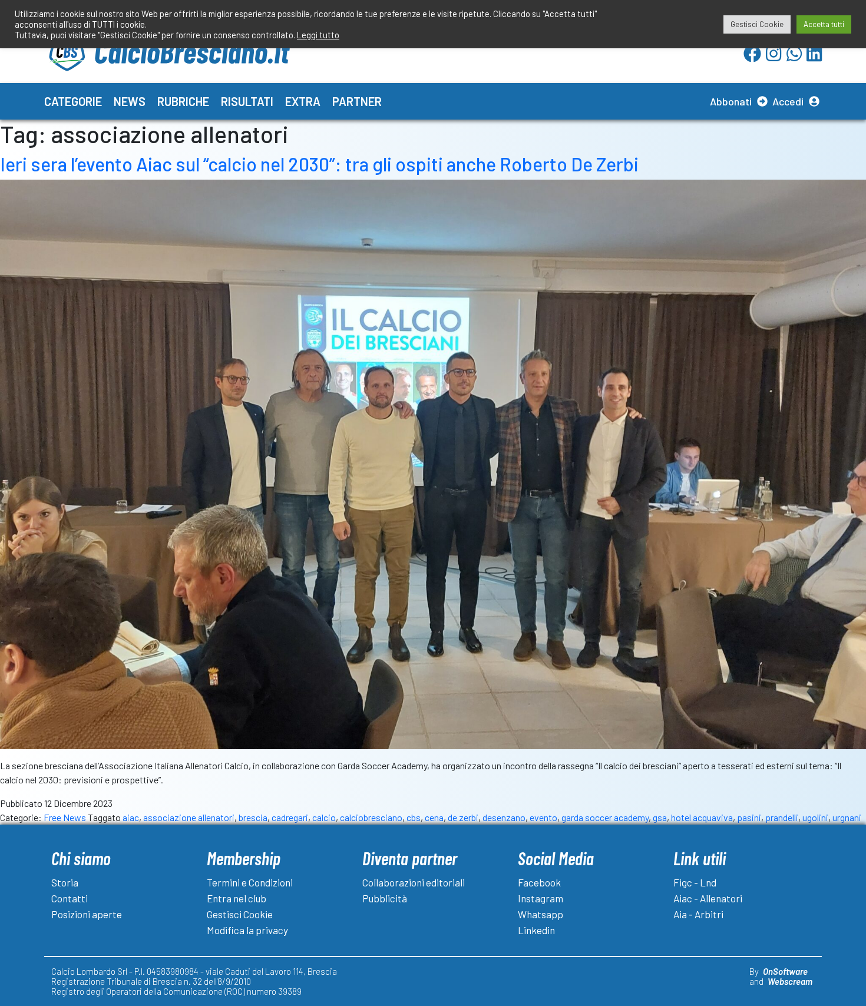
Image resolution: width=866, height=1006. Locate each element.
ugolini (815, 817)
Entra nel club (236, 898)
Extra (302, 101)
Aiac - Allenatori (707, 898)
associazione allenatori (188, 817)
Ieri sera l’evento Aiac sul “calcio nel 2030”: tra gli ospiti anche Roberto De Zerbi (319, 164)
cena (434, 817)
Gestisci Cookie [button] (757, 24)
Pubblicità (384, 898)
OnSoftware (785, 971)
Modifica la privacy (247, 930)
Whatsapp (540, 914)
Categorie (73, 101)
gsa (660, 817)
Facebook (539, 882)
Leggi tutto (318, 34)
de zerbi (463, 817)
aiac (131, 817)
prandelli (781, 817)
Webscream (790, 981)
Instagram (540, 898)
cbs (413, 817)
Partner (357, 101)
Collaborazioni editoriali (413, 882)
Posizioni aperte (86, 914)
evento (543, 817)
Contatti (69, 898)
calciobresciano (371, 817)
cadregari (290, 817)
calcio (324, 817)
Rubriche (183, 101)
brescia (253, 817)
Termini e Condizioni (250, 882)
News (130, 101)
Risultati (247, 101)
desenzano (503, 817)
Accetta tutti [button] (824, 24)
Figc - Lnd (694, 882)
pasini (749, 817)
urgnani (846, 817)
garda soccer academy (605, 817)
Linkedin (536, 930)
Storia (64, 882)
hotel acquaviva (702, 817)
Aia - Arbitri (698, 914)
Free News (65, 817)
